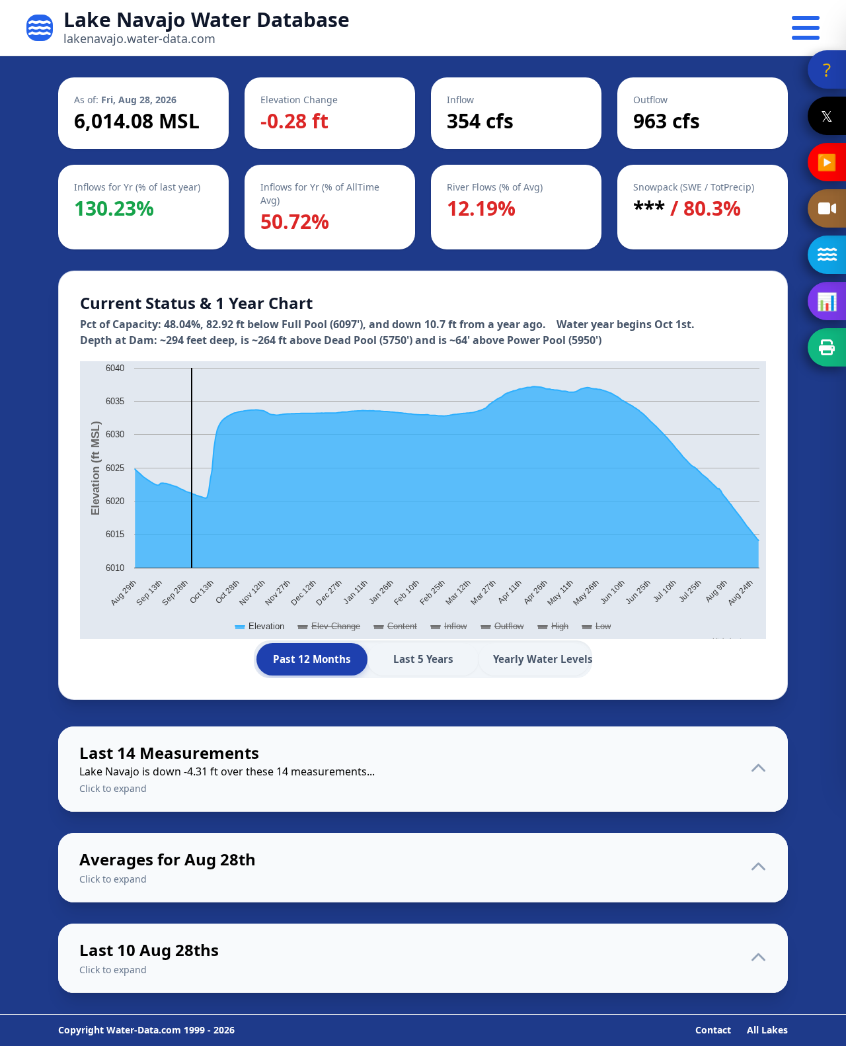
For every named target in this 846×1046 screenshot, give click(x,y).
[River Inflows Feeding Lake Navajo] (827, 255)
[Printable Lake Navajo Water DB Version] (827, 347)
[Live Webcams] (827, 208)
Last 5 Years (423, 659)
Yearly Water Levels (541, 659)
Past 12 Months (312, 659)
